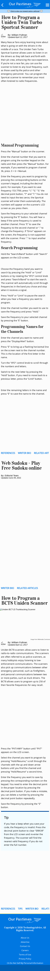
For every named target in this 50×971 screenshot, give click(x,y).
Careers (25, 950)
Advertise (25, 942)
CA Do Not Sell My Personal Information (25, 963)
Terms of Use (25, 954)
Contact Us (25, 946)
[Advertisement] (25, 116)
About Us (25, 937)
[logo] (24, 4)
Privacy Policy (25, 958)
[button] (2, 5)
